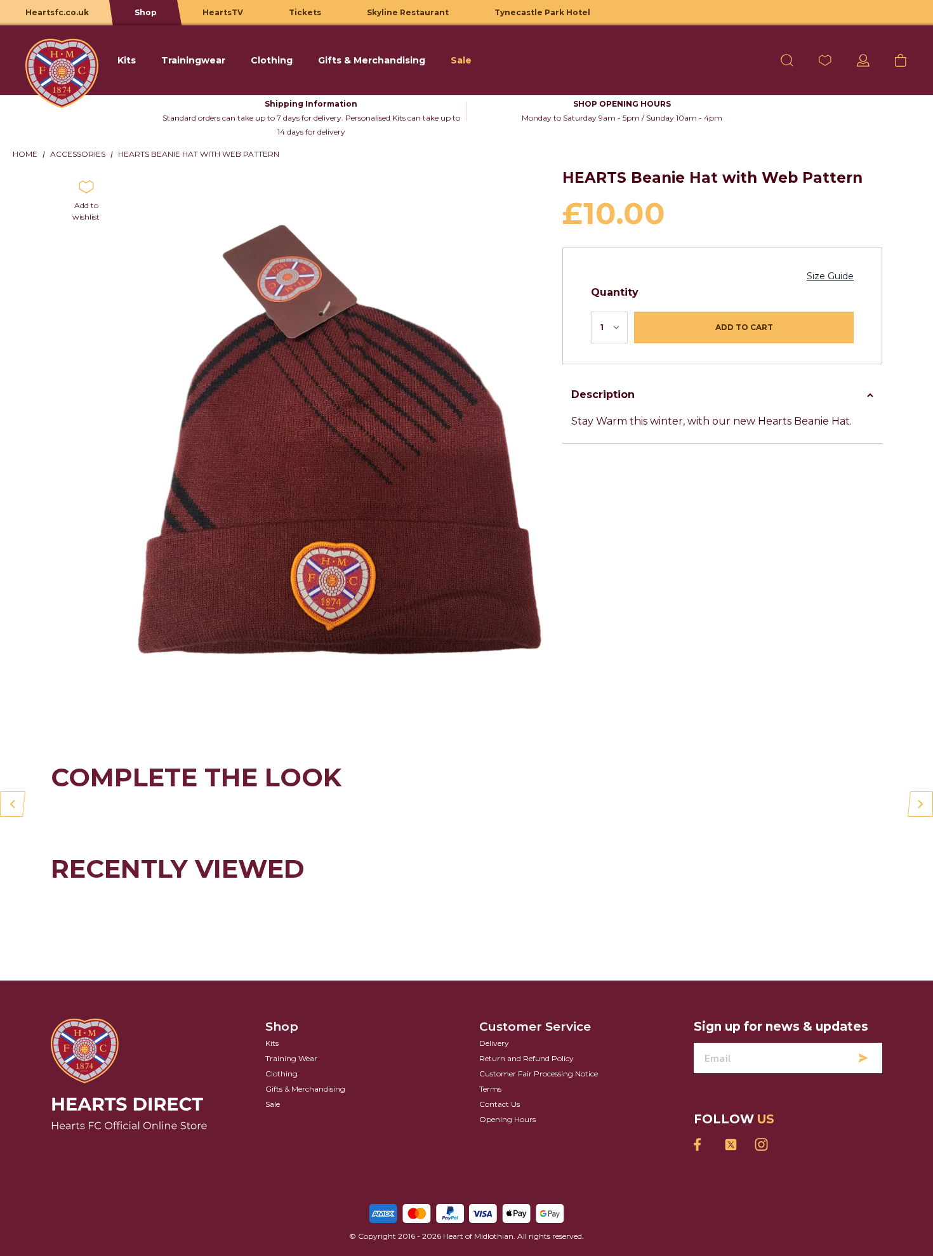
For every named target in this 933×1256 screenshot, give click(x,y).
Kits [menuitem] (126, 60)
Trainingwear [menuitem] (193, 60)
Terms (490, 1089)
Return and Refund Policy (526, 1058)
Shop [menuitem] (146, 12)
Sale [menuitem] (461, 60)
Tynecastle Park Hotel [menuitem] (542, 12)
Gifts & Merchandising (305, 1089)
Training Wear (291, 1058)
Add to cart (744, 327)
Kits (272, 1043)
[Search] (787, 60)
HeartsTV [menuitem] (222, 12)
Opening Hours (507, 1119)
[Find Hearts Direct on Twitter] (730, 1144)
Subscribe (863, 1058)
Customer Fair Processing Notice (538, 1073)
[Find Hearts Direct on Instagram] (761, 1144)
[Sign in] (863, 60)
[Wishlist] (825, 60)
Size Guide (830, 276)
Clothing (281, 1073)
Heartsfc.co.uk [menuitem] (57, 12)
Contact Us (499, 1104)
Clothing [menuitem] (272, 60)
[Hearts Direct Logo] (61, 60)
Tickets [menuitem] (305, 12)
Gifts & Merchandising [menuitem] (371, 60)
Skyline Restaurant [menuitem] (408, 12)
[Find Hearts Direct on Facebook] (700, 1144)
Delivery (494, 1043)
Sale (272, 1104)
